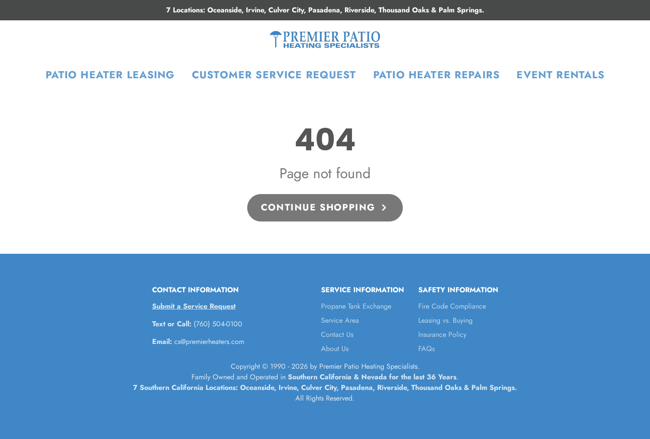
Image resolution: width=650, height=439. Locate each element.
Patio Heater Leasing (110, 74)
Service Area (340, 320)
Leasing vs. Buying (445, 320)
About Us (334, 349)
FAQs (426, 349)
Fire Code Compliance (452, 306)
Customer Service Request (274, 74)
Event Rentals (560, 74)
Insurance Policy (442, 334)
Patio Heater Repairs (436, 74)
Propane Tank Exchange (356, 306)
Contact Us (337, 334)
